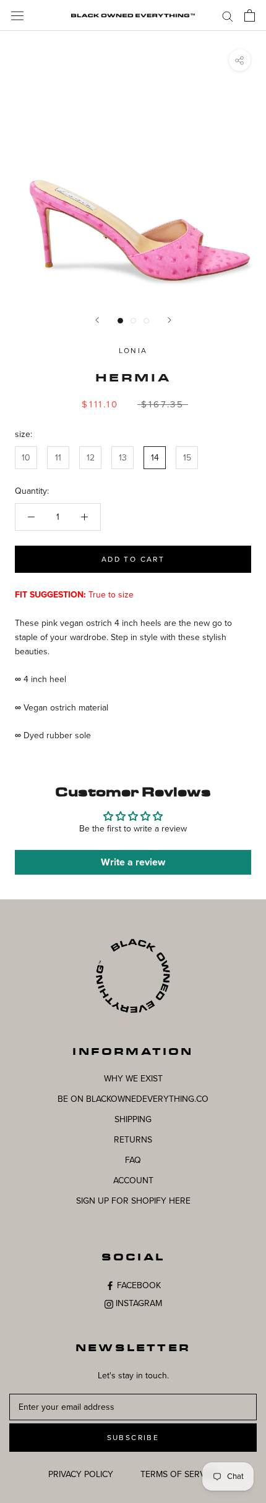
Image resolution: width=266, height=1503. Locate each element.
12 (91, 457)
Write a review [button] (133, 862)
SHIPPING (133, 1119)
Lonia (133, 350)
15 (187, 457)
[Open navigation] (17, 15)
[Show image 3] (146, 320)
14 (155, 457)
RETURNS (133, 1140)
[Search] (227, 15)
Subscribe (133, 1437)
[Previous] (97, 320)
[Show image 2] (133, 320)
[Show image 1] (120, 320)
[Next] (169, 320)
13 (123, 457)
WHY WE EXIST (133, 1078)
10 (26, 457)
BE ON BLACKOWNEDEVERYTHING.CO (133, 1099)
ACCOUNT (133, 1180)
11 (58, 457)
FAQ (133, 1160)
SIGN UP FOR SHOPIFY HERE (133, 1201)
